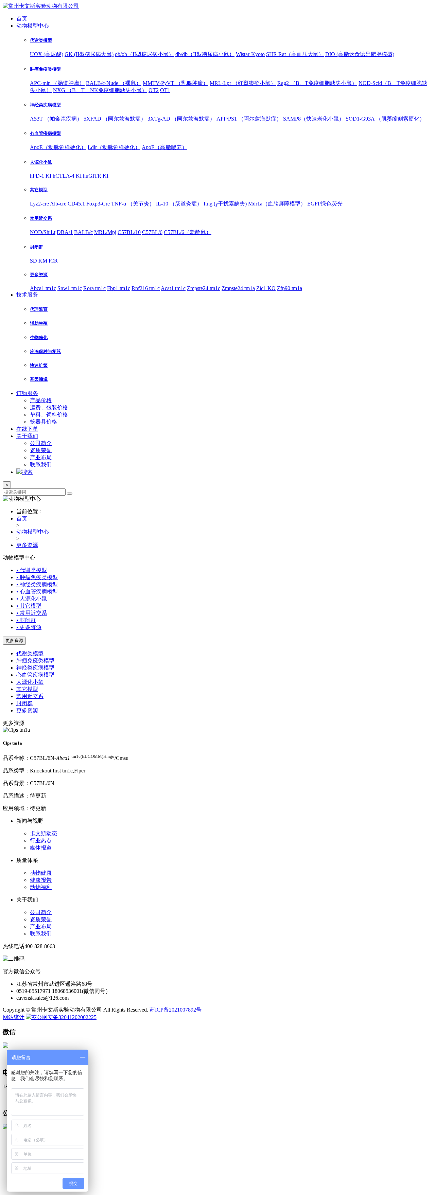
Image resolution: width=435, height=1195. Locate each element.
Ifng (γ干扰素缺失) (225, 204)
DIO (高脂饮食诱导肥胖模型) (359, 54)
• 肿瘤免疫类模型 (37, 577)
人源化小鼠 (30, 682)
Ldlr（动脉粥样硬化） (114, 147)
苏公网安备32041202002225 (64, 1017)
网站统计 (13, 1017)
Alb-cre (58, 204)
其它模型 (27, 689)
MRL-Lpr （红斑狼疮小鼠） (243, 83)
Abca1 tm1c (43, 288)
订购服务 (27, 393)
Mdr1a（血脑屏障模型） (277, 204)
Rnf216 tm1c (146, 288)
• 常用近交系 (31, 613)
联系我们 (41, 464)
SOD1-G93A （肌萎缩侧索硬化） (385, 119)
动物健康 (41, 873)
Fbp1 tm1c (118, 288)
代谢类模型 (30, 653)
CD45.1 (76, 204)
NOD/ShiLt (42, 232)
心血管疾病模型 (35, 675)
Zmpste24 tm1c (203, 288)
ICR (53, 261)
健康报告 (41, 880)
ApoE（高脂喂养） (164, 147)
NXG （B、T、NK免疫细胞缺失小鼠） (100, 90)
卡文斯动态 (43, 833)
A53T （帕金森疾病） (56, 119)
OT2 (154, 90)
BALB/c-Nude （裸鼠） (113, 83)
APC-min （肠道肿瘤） (57, 83)
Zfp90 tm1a (289, 288)
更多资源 (27, 545)
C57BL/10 (129, 232)
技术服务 (27, 295)
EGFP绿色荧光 (325, 204)
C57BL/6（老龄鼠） (187, 232)
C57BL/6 (152, 232)
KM (42, 261)
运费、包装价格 (49, 407)
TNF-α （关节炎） (133, 204)
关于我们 (27, 436)
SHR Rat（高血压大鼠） (295, 54)
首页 (21, 18)
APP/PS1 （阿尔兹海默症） (249, 119)
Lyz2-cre (39, 204)
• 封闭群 (26, 620)
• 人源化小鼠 (31, 599)
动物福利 (41, 887)
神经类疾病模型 (35, 668)
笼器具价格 (43, 422)
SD (33, 261)
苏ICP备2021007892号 (176, 1010)
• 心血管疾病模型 (37, 591)
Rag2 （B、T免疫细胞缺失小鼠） (317, 83)
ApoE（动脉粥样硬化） (58, 147)
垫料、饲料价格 (49, 414)
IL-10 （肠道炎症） (179, 204)
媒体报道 (41, 848)
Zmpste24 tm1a (238, 288)
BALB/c (83, 232)
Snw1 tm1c (69, 288)
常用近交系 (30, 696)
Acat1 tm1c (173, 288)
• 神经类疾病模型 (37, 584)
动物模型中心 (32, 26)
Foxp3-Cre (98, 204)
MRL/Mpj (105, 232)
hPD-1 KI (40, 176)
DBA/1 (65, 232)
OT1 (165, 90)
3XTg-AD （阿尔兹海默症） (181, 119)
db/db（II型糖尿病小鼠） (204, 54)
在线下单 (27, 429)
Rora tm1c (94, 288)
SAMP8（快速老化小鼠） (313, 119)
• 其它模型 (28, 606)
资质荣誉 (41, 450)
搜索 (27, 472)
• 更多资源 (28, 627)
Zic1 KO (266, 288)
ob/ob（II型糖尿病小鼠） (144, 54)
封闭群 (24, 703)
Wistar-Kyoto (250, 54)
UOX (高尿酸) (46, 54)
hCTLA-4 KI (67, 176)
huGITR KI (95, 176)
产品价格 (41, 400)
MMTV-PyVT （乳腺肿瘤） (175, 83)
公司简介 (41, 443)
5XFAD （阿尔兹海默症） (115, 119)
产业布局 (41, 457)
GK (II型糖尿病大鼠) (89, 54)
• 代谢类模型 (31, 570)
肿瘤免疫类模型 (35, 660)
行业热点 (41, 840)
